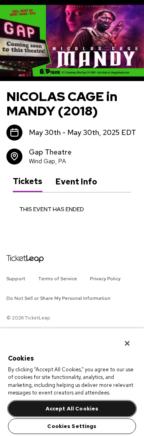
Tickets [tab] (27, 181)
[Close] (121, 338)
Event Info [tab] (76, 181)
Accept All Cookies (72, 408)
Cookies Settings (71, 426)
